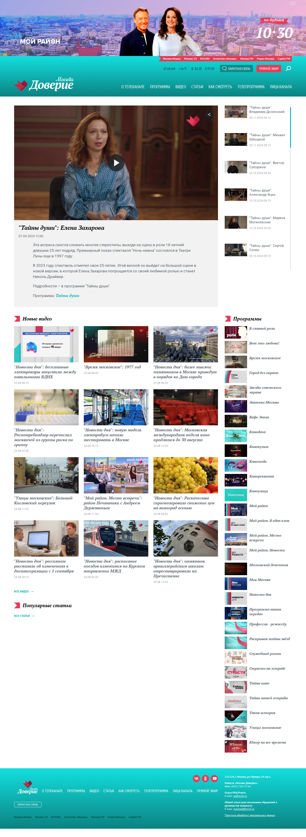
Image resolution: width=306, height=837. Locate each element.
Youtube (214, 778)
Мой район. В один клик (269, 520)
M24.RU (205, 58)
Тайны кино (259, 683)
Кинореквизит (261, 476)
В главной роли (262, 328)
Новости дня (260, 594)
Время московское (265, 357)
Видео (180, 86)
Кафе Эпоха (259, 417)
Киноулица (258, 490)
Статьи (197, 86)
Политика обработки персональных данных (250, 815)
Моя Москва (259, 579)
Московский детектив (268, 564)
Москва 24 (190, 58)
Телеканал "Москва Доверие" (43, 84)
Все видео (21, 591)
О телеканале (133, 86)
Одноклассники (205, 778)
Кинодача (257, 431)
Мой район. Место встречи (265, 537)
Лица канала (281, 86)
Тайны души (67, 295)
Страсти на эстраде (267, 668)
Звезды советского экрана (265, 390)
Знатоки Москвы (264, 402)
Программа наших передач (265, 611)
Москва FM (246, 58)
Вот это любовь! (264, 343)
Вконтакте (196, 778)
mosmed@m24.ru (243, 809)
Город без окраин (263, 372)
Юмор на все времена (267, 742)
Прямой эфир (268, 68)
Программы (160, 86)
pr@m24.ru (240, 796)
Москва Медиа (172, 58)
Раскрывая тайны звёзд (269, 638)
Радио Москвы (265, 58)
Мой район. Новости (267, 550)
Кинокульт (259, 446)
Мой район (258, 505)
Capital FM (284, 58)
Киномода (258, 461)
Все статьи (22, 616)
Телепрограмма (251, 86)
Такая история (262, 712)
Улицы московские (265, 727)
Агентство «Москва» (225, 58)
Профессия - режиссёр (268, 624)
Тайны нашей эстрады (268, 697)
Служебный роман (265, 653)
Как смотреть (220, 86)
